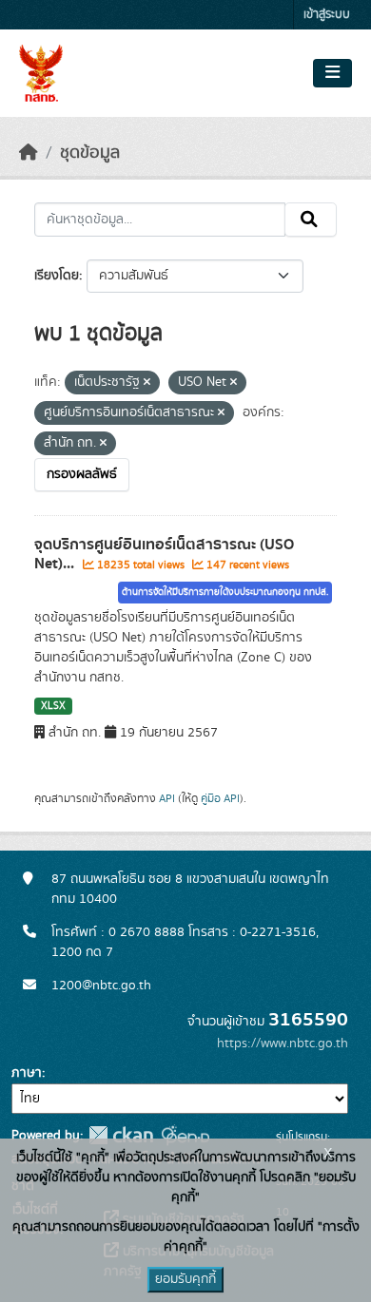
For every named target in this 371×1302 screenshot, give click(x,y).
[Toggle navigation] (332, 73)
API (167, 798)
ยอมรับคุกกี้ (185, 1279)
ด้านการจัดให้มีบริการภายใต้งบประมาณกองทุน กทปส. (225, 592)
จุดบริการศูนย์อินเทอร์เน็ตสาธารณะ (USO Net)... (164, 554)
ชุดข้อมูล (90, 153)
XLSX (53, 706)
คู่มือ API (220, 798)
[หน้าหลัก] (28, 153)
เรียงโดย (56, 275)
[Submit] (310, 219)
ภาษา (26, 1072)
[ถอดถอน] (147, 383)
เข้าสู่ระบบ (326, 15)
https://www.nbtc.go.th (282, 1043)
